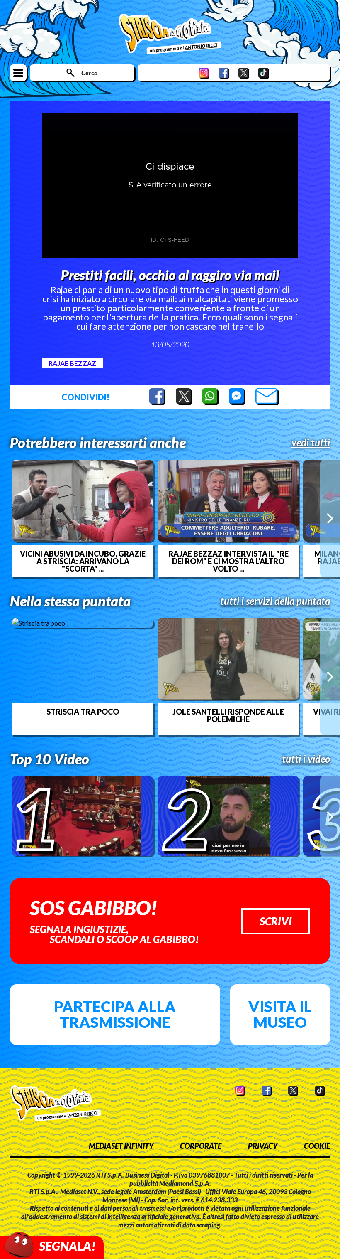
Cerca (89, 72)
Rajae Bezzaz (72, 363)
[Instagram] (204, 73)
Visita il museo (280, 1014)
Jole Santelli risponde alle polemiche (228, 715)
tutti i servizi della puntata (275, 601)
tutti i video (306, 759)
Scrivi (276, 921)
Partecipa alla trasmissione (115, 1014)
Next (330, 518)
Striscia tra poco (82, 711)
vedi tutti (310, 443)
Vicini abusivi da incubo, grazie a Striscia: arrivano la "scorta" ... (83, 561)
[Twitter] (243, 73)
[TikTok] (263, 73)
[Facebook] (224, 73)
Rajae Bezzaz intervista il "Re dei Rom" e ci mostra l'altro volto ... (228, 561)
